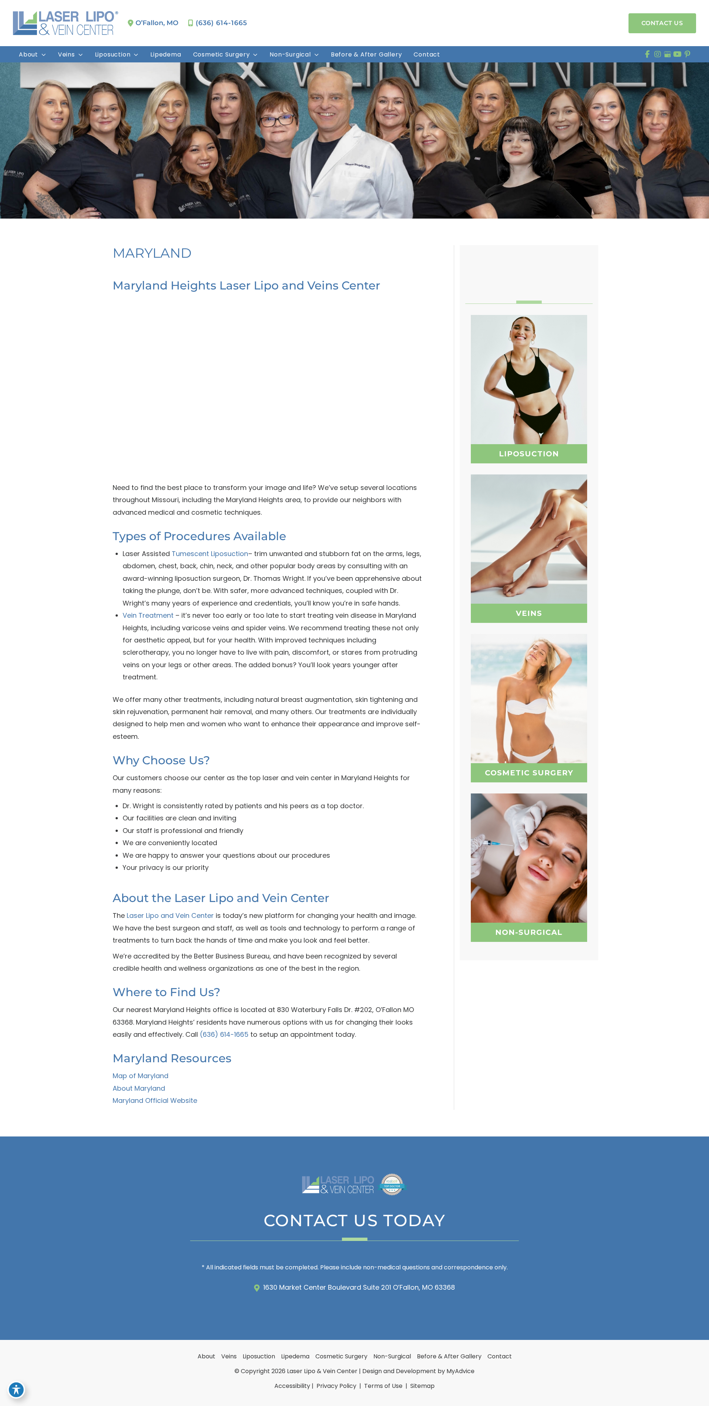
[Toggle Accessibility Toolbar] (16, 1390)
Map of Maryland (140, 1075)
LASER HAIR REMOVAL (529, 888)
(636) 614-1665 (221, 23)
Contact (499, 1356)
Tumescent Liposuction (210, 553)
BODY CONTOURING (528, 870)
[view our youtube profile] (677, 54)
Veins (229, 1356)
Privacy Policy (336, 1386)
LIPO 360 (528, 373)
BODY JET (528, 410)
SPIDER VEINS (529, 543)
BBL (529, 710)
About (206, 1356)
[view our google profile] (667, 54)
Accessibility (292, 1386)
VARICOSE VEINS (529, 527)
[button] (662, 23)
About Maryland (139, 1088)
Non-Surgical (392, 1356)
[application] (42, 55)
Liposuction (259, 1356)
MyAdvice (460, 1371)
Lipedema (295, 1356)
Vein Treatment (148, 615)
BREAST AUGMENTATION (529, 692)
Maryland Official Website (155, 1100)
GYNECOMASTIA (529, 729)
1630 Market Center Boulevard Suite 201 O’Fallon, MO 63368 (359, 1287)
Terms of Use (383, 1386)
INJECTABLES (529, 851)
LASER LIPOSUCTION (529, 391)
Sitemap (422, 1386)
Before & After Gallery (449, 1356)
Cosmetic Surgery (341, 1356)
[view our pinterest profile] (687, 54)
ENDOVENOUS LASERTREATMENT (529, 564)
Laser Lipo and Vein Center (170, 915)
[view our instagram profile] (657, 54)
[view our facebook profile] (648, 54)
